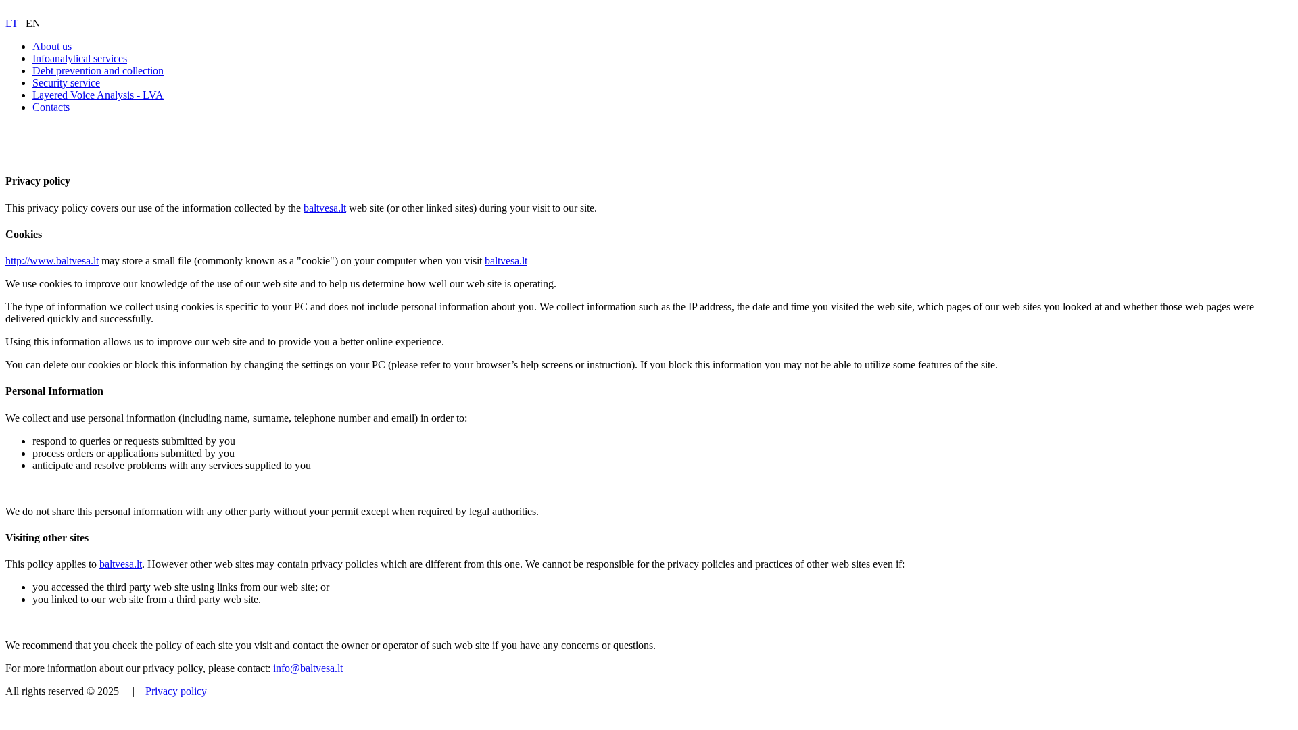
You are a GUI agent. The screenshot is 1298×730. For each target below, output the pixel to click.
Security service (66, 83)
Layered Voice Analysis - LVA (98, 95)
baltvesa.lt (325, 208)
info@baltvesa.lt (308, 668)
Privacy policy (176, 691)
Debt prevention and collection (98, 70)
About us (52, 46)
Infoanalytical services (79, 58)
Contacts (51, 107)
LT (11, 23)
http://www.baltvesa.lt (52, 260)
